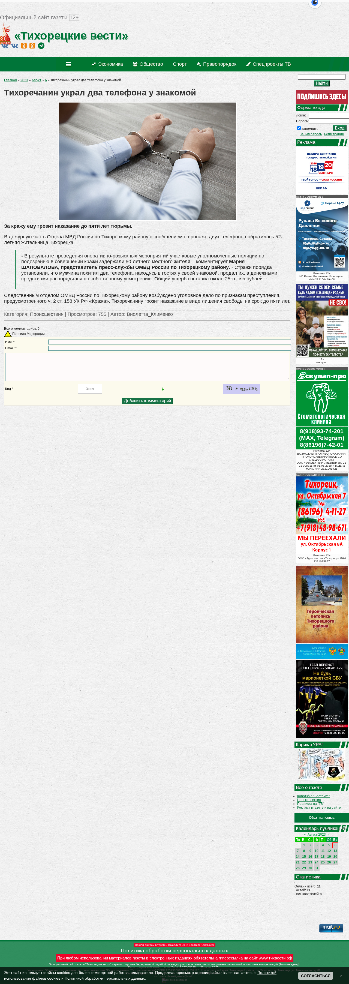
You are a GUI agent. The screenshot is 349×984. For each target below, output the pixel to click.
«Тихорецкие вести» (69, 35)
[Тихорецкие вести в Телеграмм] (41, 45)
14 (298, 857)
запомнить (310, 129)
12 (329, 851)
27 (335, 862)
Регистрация (334, 134)
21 (298, 862)
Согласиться (315, 976)
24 (316, 862)
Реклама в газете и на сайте (319, 807)
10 (316, 851)
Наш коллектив (309, 800)
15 (304, 857)
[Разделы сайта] (69, 64)
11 (323, 851)
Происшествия (47, 314)
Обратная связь (322, 818)
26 (329, 862)
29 (304, 868)
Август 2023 (317, 834)
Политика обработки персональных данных (174, 950)
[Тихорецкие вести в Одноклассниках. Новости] (24, 45)
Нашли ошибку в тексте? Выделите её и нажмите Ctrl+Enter (174, 944)
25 (323, 862)
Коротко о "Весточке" (313, 796)
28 (298, 868)
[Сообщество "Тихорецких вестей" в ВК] (15, 45)
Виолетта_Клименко (150, 314)
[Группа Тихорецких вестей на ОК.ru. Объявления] (32, 45)
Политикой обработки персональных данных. (105, 978)
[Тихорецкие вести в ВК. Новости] (5, 45)
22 (304, 862)
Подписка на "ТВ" (310, 804)
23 (310, 862)
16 (310, 857)
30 (310, 868)
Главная (10, 80)
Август (36, 80)
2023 (24, 80)
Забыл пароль (311, 134)
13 (335, 851)
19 (329, 857)
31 (316, 868)
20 (335, 857)
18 (323, 857)
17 (316, 857)
